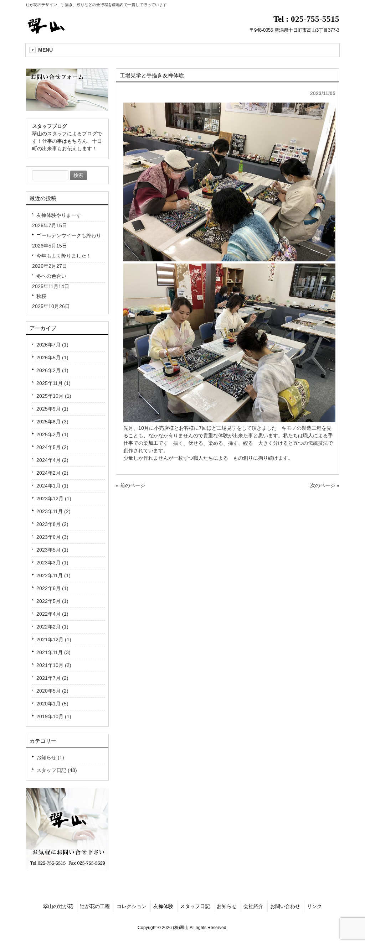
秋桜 (41, 296)
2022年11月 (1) (53, 575)
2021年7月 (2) (52, 678)
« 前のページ (130, 485)
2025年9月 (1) (52, 409)
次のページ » (324, 485)
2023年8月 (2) (52, 524)
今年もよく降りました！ (63, 256)
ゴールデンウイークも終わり (68, 235)
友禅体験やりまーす (58, 215)
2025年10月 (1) (53, 396)
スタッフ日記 (195, 906)
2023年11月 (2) (53, 511)
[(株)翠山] (47, 31)
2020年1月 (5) (52, 703)
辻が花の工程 (95, 906)
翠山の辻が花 (58, 906)
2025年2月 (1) (52, 434)
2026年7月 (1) (52, 345)
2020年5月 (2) (52, 691)
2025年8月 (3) (52, 421)
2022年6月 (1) (52, 588)
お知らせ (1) (50, 757)
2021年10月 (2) (53, 665)
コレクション (131, 906)
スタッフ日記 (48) (56, 770)
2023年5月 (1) (52, 550)
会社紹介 (253, 906)
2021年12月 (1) (53, 639)
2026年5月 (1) (52, 357)
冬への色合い (51, 276)
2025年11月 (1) (53, 383)
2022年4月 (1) (52, 614)
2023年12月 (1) (53, 498)
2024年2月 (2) (52, 473)
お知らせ (227, 906)
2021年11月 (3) (53, 652)
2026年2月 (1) (52, 370)
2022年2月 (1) (52, 627)
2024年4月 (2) (52, 460)
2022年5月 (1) (52, 601)
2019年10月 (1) (53, 716)
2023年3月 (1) (52, 562)
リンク (314, 906)
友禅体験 (163, 906)
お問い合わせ (285, 906)
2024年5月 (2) (52, 447)
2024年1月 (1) (52, 486)
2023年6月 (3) (52, 537)
